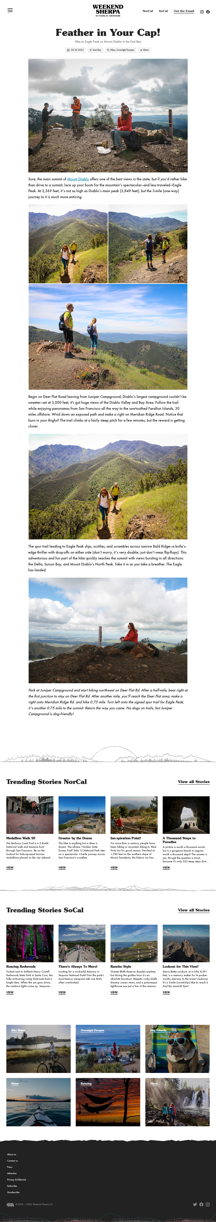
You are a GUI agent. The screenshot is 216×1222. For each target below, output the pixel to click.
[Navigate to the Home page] (108, 10)
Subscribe (12, 1186)
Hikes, (113, 50)
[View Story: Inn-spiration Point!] (134, 815)
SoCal (163, 11)
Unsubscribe (13, 1192)
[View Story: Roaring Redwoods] (29, 943)
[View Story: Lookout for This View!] (186, 943)
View (9, 867)
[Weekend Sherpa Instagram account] (203, 11)
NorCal (148, 11)
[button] (10, 10)
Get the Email (184, 11)
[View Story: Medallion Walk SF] (29, 815)
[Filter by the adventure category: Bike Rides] (38, 1026)
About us (11, 1154)
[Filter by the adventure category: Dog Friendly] (177, 1026)
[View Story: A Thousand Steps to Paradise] (186, 815)
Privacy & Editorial (16, 1180)
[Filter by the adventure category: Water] (38, 1079)
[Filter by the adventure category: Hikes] (177, 1079)
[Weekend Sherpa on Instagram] (208, 1204)
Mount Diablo (78, 179)
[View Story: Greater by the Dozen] (82, 815)
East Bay (97, 50)
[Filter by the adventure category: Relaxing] (108, 1079)
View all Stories (194, 782)
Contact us (12, 1161)
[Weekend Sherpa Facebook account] (209, 11)
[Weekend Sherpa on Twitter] (195, 1204)
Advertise (12, 1173)
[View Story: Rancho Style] (134, 943)
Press (9, 1167)
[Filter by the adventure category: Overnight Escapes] (108, 1026)
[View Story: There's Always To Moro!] (82, 943)
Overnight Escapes (125, 50)
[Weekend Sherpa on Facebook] (201, 1204)
